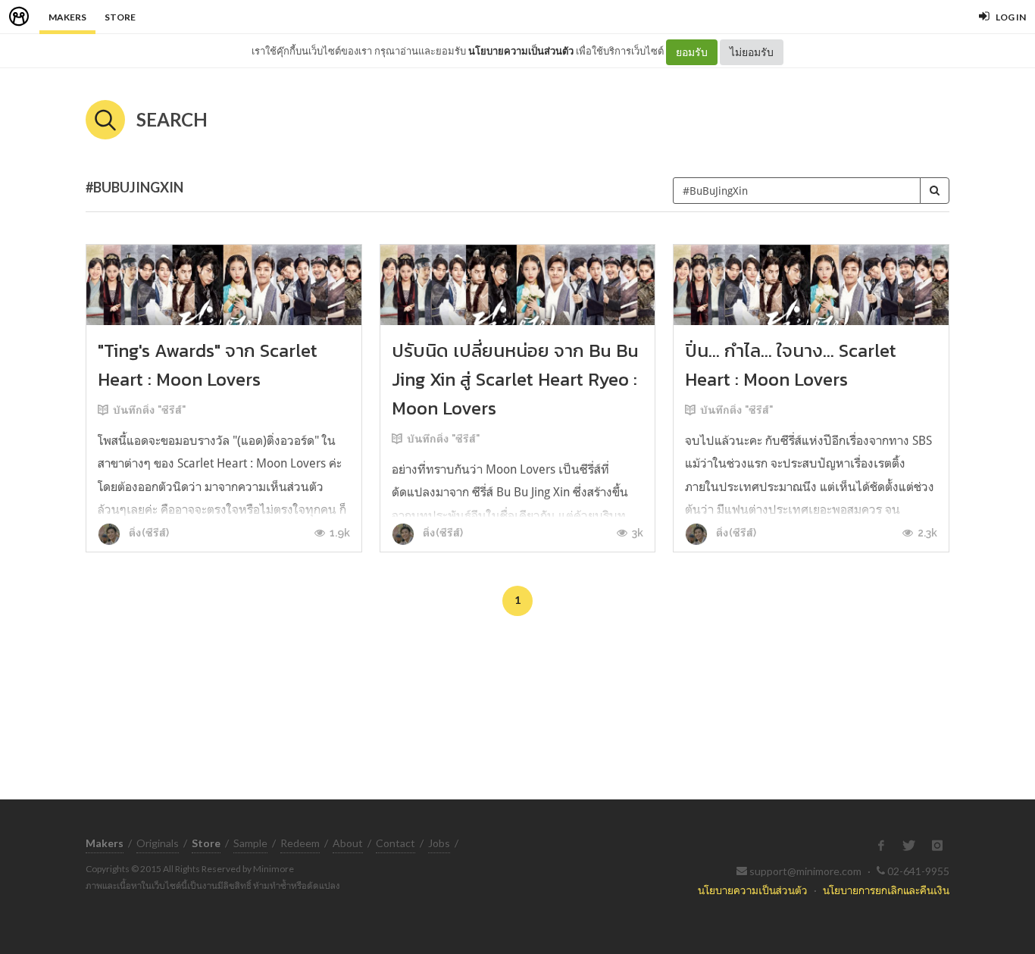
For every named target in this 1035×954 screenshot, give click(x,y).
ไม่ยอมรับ (752, 51)
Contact (395, 843)
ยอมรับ (692, 51)
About (348, 843)
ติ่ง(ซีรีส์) (148, 533)
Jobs (439, 843)
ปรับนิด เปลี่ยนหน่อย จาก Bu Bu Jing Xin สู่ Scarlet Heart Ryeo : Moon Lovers (515, 379)
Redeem (300, 843)
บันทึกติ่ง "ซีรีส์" (149, 410)
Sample (250, 843)
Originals (157, 843)
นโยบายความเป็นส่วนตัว (521, 51)
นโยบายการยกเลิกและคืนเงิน (886, 890)
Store (120, 17)
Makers (67, 17)
